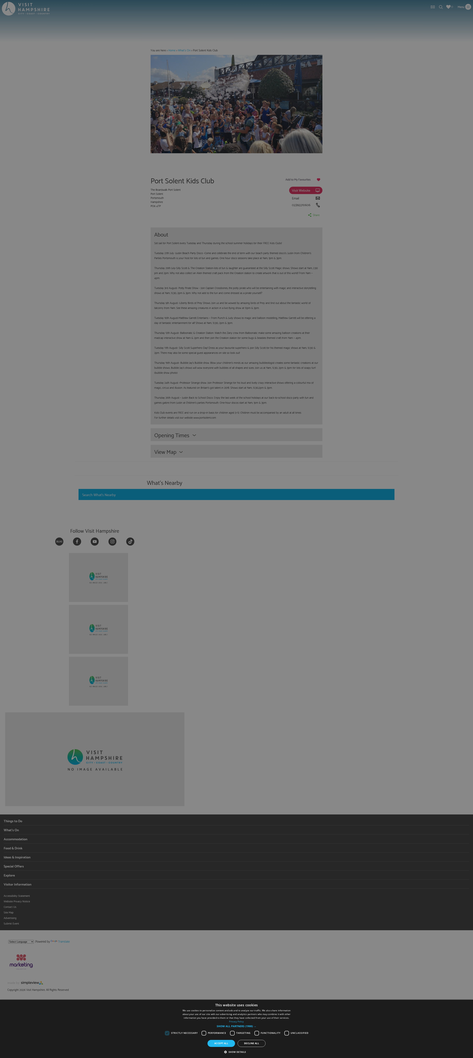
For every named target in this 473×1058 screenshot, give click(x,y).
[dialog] (236, 1029)
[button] (236, 1026)
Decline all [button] (251, 1043)
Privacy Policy (236, 1021)
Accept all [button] (221, 1043)
